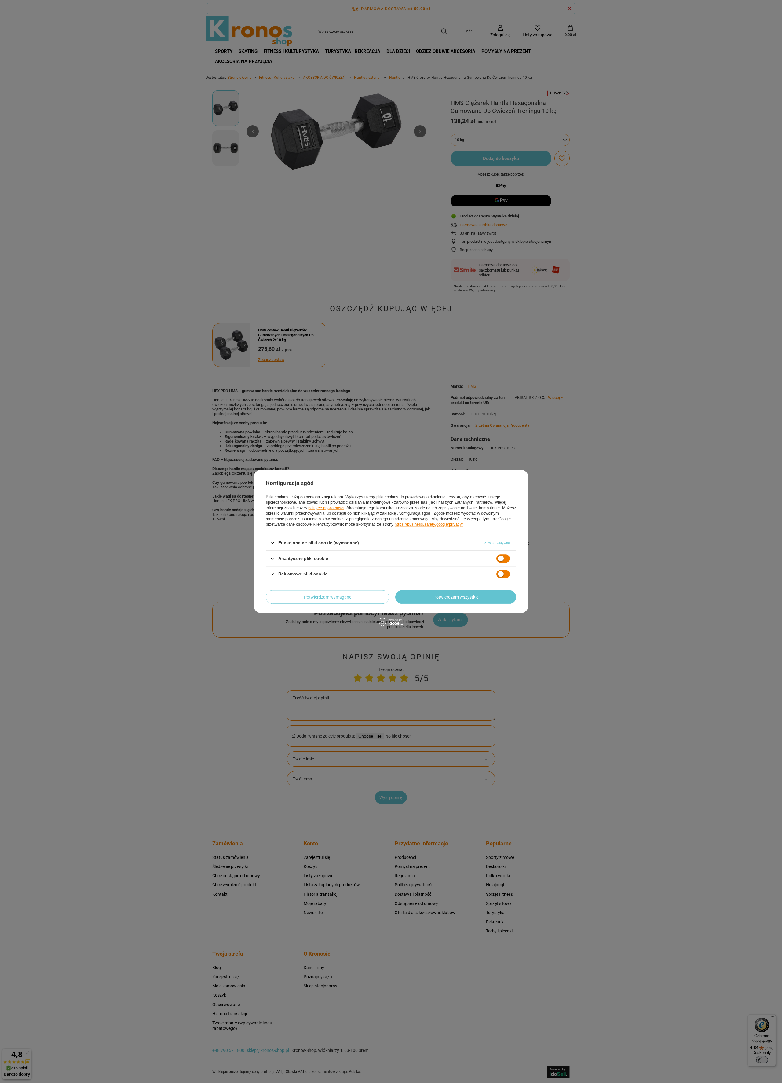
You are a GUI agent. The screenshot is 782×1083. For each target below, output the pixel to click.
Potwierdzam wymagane (327, 597)
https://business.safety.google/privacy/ (429, 524)
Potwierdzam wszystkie (455, 597)
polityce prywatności (326, 507)
